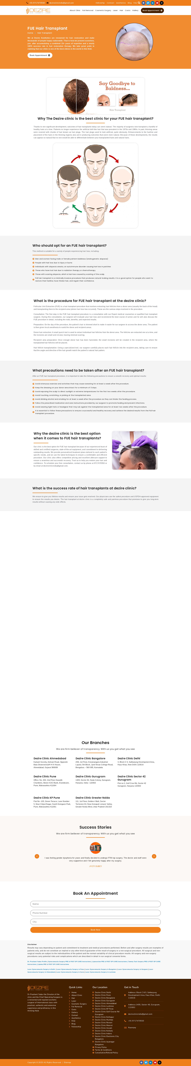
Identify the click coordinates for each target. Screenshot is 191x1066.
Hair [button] (121, 10)
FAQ (135, 3)
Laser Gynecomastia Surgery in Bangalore (101, 969)
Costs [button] (127, 10)
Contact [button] (110, 3)
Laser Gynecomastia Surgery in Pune (70, 969)
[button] (139, 3)
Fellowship (100, 3)
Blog (130, 3)
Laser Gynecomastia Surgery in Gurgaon (133, 969)
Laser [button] (115, 10)
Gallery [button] (135, 10)
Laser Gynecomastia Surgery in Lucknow (100, 972)
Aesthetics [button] (121, 3)
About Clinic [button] (75, 10)
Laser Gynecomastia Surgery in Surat (70, 972)
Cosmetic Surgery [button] (103, 10)
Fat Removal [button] (87, 10)
